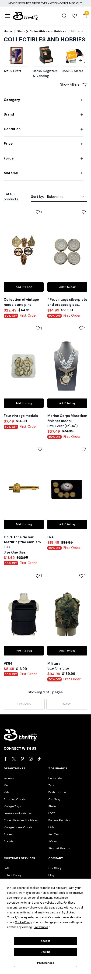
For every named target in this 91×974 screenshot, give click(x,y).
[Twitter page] (14, 759)
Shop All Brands (59, 848)
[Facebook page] (5, 759)
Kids (7, 792)
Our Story (55, 868)
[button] (80, 60)
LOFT (51, 813)
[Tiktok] (39, 759)
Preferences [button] (41, 927)
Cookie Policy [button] (23, 922)
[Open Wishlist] (74, 16)
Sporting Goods (15, 799)
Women (9, 778)
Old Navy (54, 799)
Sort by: (37, 197)
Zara (51, 785)
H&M (51, 827)
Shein (52, 806)
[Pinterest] (22, 759)
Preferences (45, 963)
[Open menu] (7, 16)
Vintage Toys (12, 806)
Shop (20, 31)
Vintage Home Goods (18, 827)
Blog (51, 875)
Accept (45, 941)
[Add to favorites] (78, 212)
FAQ (6, 868)
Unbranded (55, 778)
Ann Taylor (55, 834)
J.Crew (52, 841)
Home (8, 31)
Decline (45, 952)
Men (6, 785)
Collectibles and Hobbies (48, 31)
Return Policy (12, 875)
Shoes (8, 834)
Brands (9, 841)
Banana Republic (59, 820)
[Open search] (64, 16)
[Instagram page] (31, 759)
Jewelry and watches (18, 813)
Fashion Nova (57, 792)
